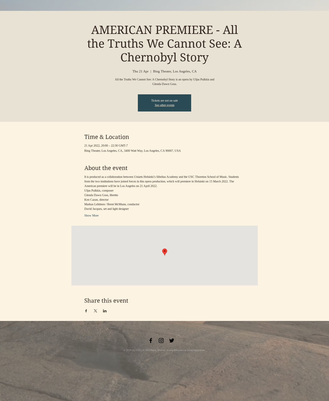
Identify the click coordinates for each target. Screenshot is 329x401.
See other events (164, 105)
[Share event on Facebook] (86, 310)
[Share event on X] (95, 310)
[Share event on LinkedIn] (105, 310)
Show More (91, 215)
